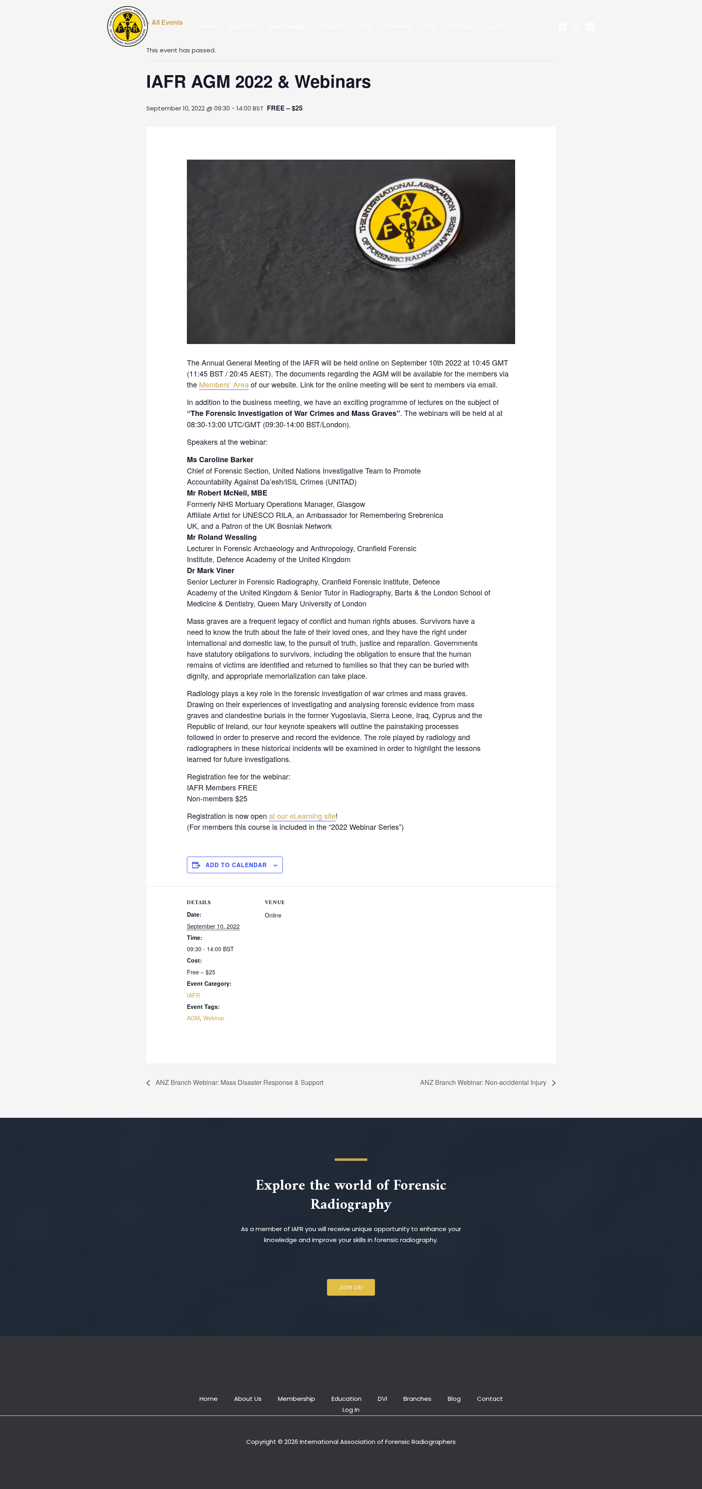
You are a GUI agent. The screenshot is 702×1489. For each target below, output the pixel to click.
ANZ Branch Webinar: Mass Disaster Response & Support (238, 1082)
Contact (461, 26)
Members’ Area (224, 384)
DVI (365, 26)
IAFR (193, 995)
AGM (193, 1018)
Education (334, 26)
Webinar (214, 1018)
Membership (288, 26)
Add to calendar (236, 865)
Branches (397, 26)
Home (208, 26)
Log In (494, 26)
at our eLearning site (302, 815)
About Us (243, 26)
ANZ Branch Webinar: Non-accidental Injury (484, 1082)
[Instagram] (576, 27)
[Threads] (591, 27)
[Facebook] (562, 27)
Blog (429, 26)
